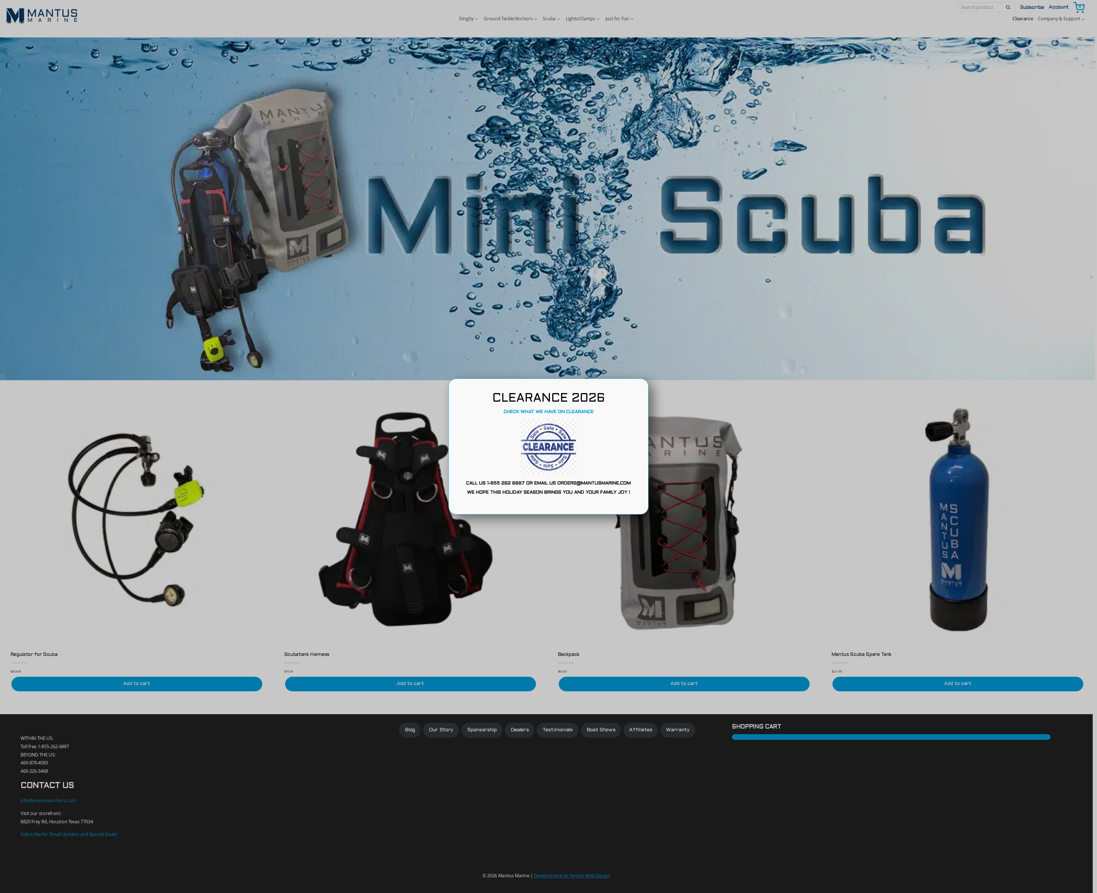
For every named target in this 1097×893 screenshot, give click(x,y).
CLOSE (548, 505)
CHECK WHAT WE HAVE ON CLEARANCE (549, 412)
